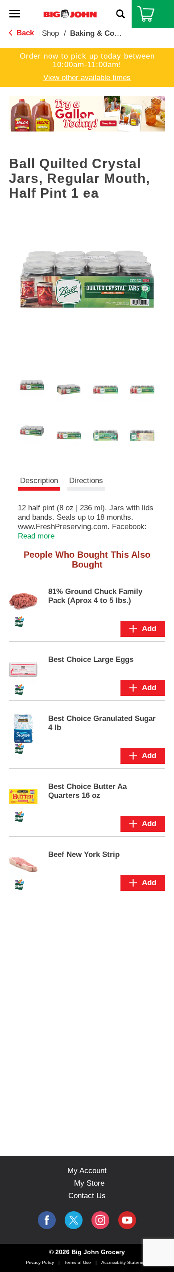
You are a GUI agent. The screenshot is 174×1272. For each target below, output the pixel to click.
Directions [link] (86, 480)
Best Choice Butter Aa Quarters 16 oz (87, 791)
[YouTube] (100, 1220)
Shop (50, 33)
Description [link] (39, 480)
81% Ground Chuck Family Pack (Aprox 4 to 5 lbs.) (95, 596)
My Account (87, 1170)
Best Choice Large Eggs (90, 659)
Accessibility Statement (125, 1262)
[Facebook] (47, 1220)
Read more (36, 536)
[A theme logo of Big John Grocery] (70, 13)
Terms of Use (77, 1262)
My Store (89, 1183)
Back (24, 33)
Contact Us (87, 1195)
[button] (82, 117)
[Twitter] (74, 1220)
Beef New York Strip (84, 854)
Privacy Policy (40, 1262)
